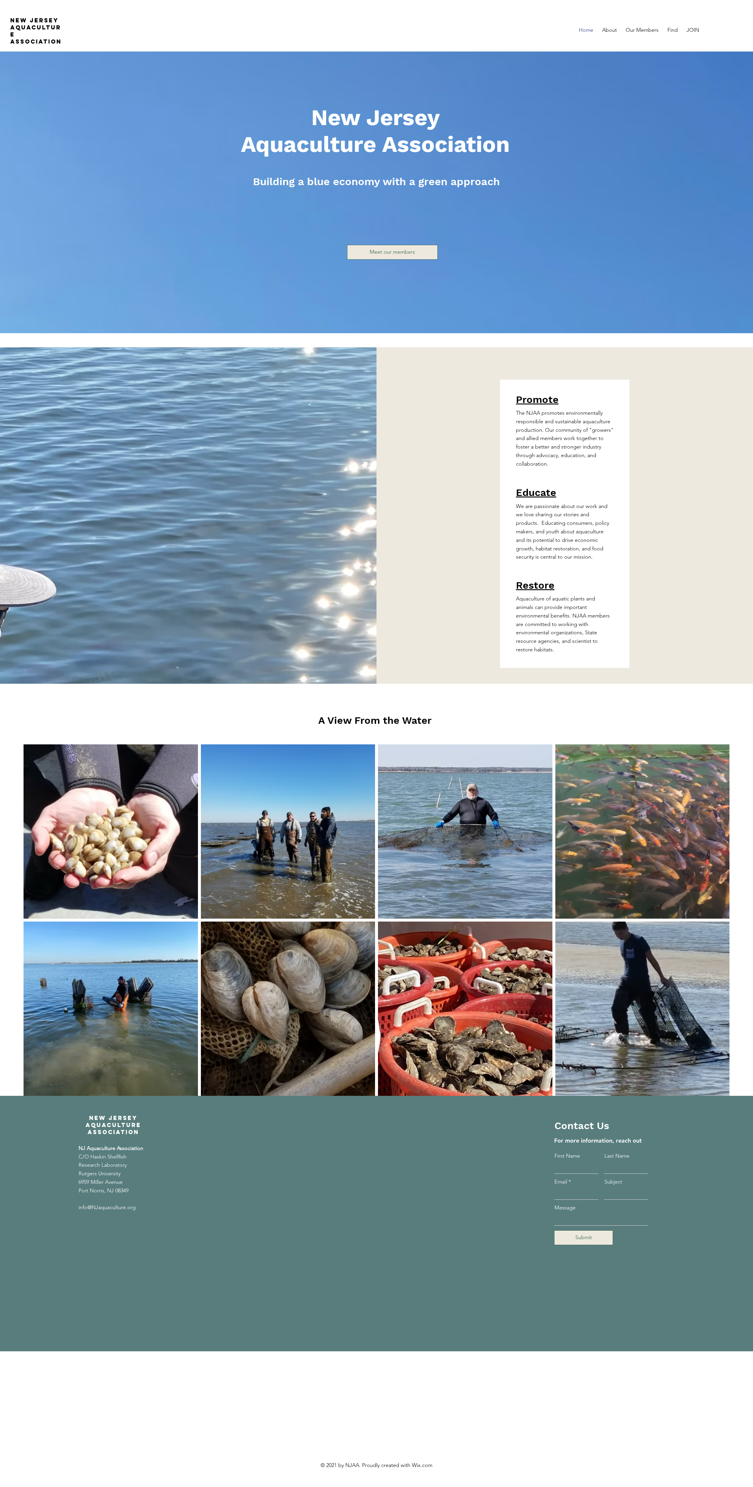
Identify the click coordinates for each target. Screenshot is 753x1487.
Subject (613, 1181)
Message (565, 1207)
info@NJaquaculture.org (107, 1207)
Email (560, 1181)
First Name (567, 1156)
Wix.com (422, 1465)
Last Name (616, 1156)
